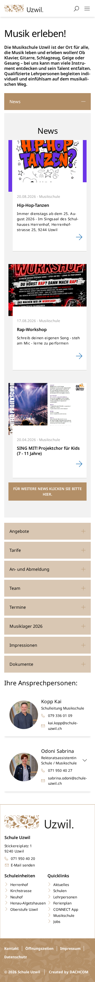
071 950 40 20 (23, 858)
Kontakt (11, 948)
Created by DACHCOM (68, 971)
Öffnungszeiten (39, 948)
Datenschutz (15, 956)
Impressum (70, 948)
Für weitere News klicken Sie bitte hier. (47, 491)
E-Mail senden (23, 865)
